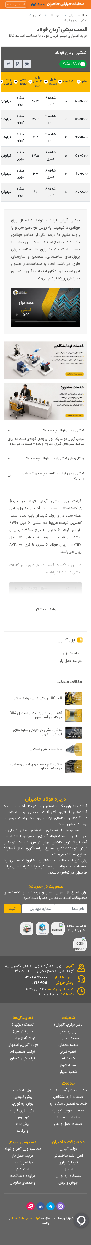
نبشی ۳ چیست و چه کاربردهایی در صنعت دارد (36, 766)
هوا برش (22, 1117)
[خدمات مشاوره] (45, 401)
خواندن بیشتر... (45, 609)
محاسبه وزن (72, 653)
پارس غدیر (68, 1031)
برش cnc (23, 1123)
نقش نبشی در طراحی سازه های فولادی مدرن (37, 732)
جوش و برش (68, 1182)
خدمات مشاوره (68, 1117)
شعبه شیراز (68, 1072)
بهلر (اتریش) (23, 1031)
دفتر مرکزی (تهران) (68, 1024)
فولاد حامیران (78, 15)
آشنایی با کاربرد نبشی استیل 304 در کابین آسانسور (36, 715)
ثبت (12, 908)
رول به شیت (22, 1090)
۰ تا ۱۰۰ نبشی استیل (46, 749)
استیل (68, 1169)
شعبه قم (68, 1058)
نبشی (37, 15)
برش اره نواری (22, 1103)
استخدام (22, 1169)
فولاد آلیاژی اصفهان (23, 1044)
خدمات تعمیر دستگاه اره (68, 1103)
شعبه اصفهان (68, 1038)
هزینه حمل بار (70, 660)
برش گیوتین (22, 1096)
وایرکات (22, 1130)
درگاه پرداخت (23, 1162)
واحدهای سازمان (22, 1182)
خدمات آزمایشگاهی (68, 1096)
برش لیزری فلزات (23, 1110)
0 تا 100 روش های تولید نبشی (37, 698)
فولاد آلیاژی (68, 1148)
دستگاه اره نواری (68, 1175)
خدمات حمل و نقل (68, 1123)
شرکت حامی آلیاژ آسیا (26, 1218)
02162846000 (35, 977)
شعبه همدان (68, 1044)
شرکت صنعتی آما (23, 1051)
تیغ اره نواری (68, 1162)
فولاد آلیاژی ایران (23, 1038)
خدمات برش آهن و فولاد (68, 1090)
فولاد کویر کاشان (22, 1058)
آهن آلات (55, 15)
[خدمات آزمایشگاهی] (45, 360)
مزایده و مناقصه (22, 1175)
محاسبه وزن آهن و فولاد (22, 1148)
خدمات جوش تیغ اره (68, 1110)
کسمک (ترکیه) (23, 1024)
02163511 (39, 982)
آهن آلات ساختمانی (68, 1155)
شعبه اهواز (68, 1065)
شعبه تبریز (68, 1051)
